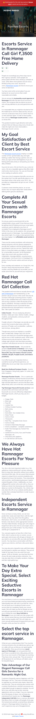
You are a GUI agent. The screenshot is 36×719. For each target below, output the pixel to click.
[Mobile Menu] (31, 10)
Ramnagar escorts (12, 86)
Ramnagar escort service (13, 154)
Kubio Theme (19, 716)
